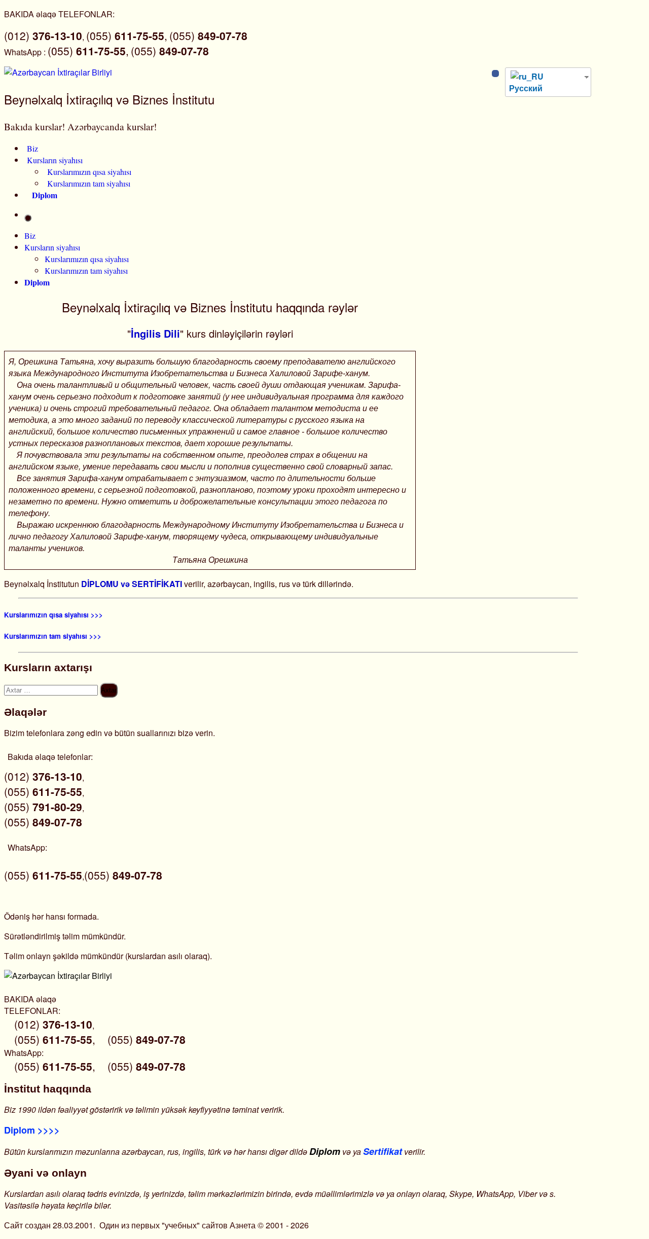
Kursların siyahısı (55, 160)
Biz (32, 148)
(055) (208, 35)
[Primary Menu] (27, 218)
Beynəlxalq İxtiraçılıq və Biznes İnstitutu (109, 99)
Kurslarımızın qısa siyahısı (89, 171)
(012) (43, 35)
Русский (526, 88)
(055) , (126, 35)
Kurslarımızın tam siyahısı (88, 183)
